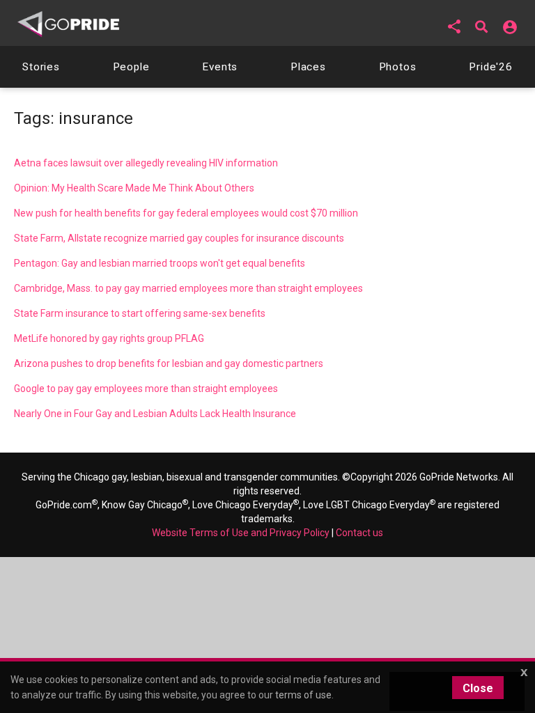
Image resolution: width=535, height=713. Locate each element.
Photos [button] (398, 67)
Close (478, 688)
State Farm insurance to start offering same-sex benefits (139, 313)
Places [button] (308, 67)
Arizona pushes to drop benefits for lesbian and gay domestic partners (168, 363)
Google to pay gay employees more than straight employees (146, 388)
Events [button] (220, 67)
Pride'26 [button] (491, 67)
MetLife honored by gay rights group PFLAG (109, 338)
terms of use (303, 694)
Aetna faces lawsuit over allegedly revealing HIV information (146, 163)
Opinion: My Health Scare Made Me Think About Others (134, 188)
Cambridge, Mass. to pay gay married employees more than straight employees (188, 288)
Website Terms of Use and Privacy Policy (240, 532)
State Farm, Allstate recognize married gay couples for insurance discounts (179, 238)
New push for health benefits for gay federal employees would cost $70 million (186, 213)
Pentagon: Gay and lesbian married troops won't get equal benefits (159, 263)
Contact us (359, 532)
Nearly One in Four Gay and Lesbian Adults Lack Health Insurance (155, 413)
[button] (454, 26)
